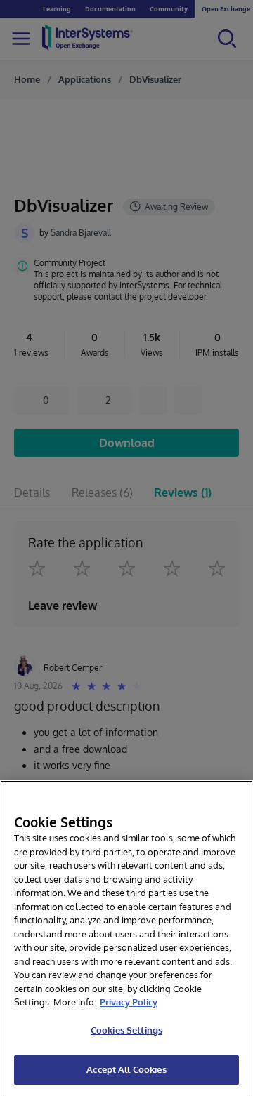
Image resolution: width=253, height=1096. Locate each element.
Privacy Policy (128, 1002)
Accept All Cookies (126, 1069)
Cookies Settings (126, 1030)
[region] (126, 938)
